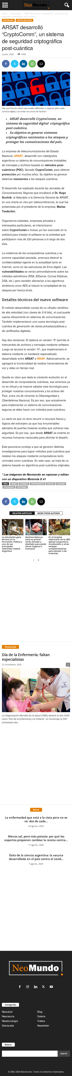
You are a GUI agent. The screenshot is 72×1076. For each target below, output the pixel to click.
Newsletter (43, 1025)
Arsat (14, 483)
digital (50, 483)
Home (4, 13)
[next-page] (38, 560)
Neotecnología (10, 1021)
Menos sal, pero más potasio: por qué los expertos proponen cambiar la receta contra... (36, 838)
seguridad (9, 487)
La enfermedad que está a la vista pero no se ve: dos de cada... (36, 819)
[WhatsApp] (32, 64)
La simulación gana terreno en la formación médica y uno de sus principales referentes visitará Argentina (12, 544)
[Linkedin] (23, 64)
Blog (39, 1011)
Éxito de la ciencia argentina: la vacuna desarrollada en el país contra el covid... (36, 857)
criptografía (37, 483)
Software (21, 487)
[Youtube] (51, 987)
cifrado (24, 483)
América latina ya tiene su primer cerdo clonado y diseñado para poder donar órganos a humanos (35, 543)
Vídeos (41, 1021)
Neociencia (8, 1016)
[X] (14, 64)
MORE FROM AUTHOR (48, 513)
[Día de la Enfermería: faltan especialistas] (36, 690)
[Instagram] (28, 987)
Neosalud (7, 1011)
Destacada (16, 13)
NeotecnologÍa (24, 20)
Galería (41, 1016)
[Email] (41, 64)
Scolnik (61, 483)
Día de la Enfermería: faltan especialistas (26, 657)
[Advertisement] (36, 601)
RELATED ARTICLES (22, 513)
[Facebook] (6, 64)
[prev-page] (34, 560)
